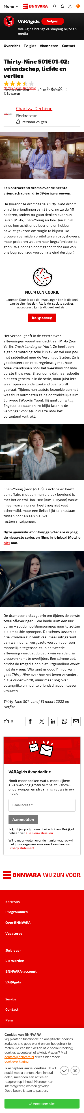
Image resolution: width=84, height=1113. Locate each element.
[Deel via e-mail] (75, 721)
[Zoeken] (55, 6)
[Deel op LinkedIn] (53, 721)
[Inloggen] (70, 6)
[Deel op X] (41, 721)
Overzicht (12, 45)
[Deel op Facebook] (30, 721)
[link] (8, 114)
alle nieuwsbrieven (39, 833)
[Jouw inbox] (62, 6)
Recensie (29, 88)
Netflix (9, 88)
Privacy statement (21, 848)
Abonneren (49, 45)
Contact (68, 45)
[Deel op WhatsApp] (64, 721)
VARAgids (29, 21)
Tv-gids (30, 45)
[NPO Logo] (77, 6)
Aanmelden (23, 819)
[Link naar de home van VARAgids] (9, 21)
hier (7, 542)
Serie (18, 88)
